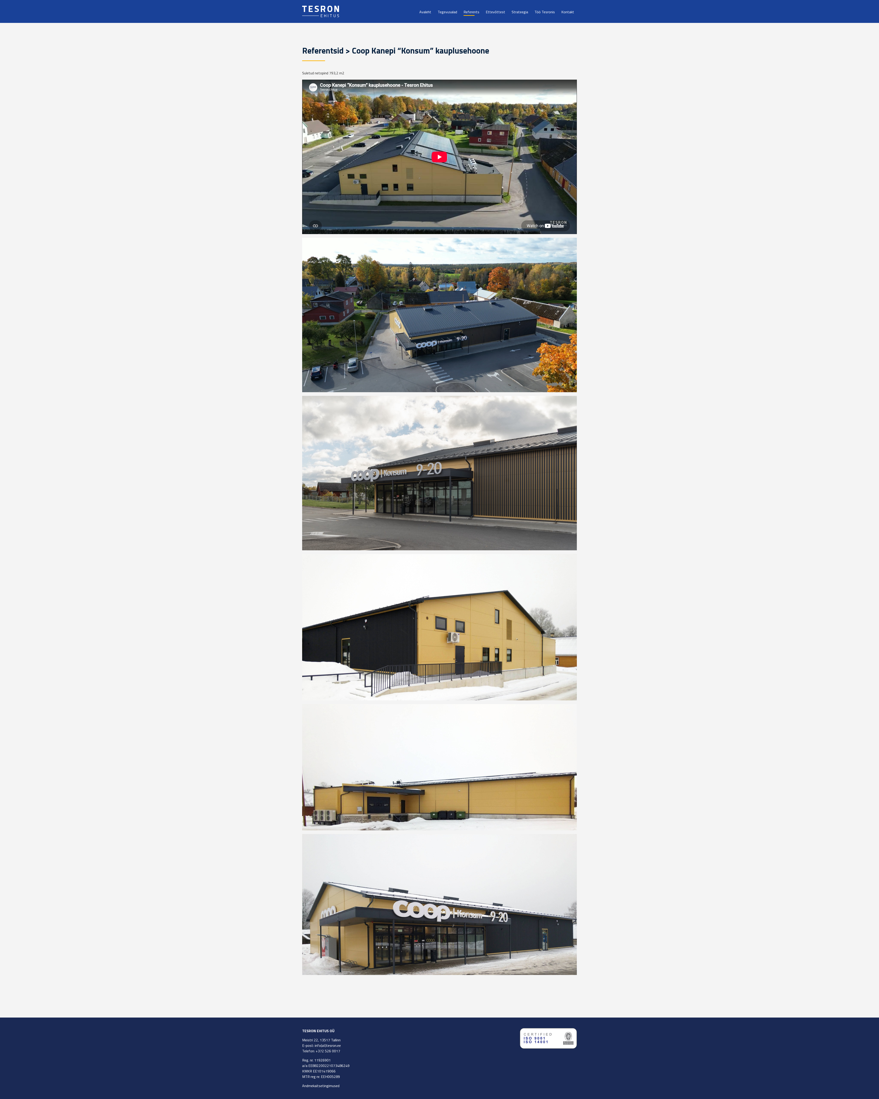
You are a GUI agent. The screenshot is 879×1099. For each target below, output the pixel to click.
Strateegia (520, 12)
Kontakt (567, 12)
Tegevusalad (447, 12)
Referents (471, 12)
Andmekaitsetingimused (320, 1085)
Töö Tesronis (544, 12)
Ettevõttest (495, 12)
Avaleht (425, 12)
